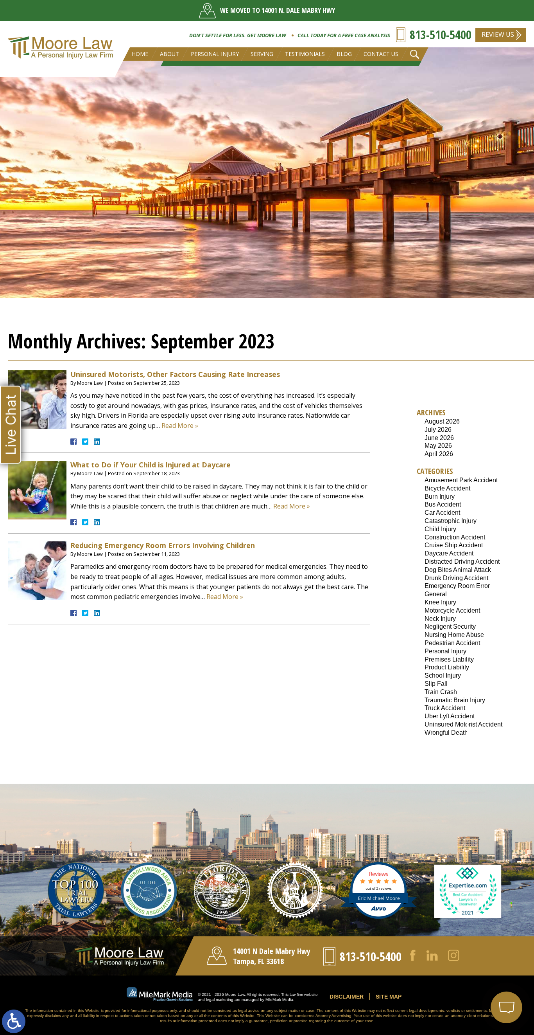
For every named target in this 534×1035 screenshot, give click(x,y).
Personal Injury (445, 651)
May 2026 (438, 445)
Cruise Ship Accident (454, 545)
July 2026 (438, 429)
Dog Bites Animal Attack (458, 569)
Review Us (498, 34)
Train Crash (441, 692)
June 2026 (439, 438)
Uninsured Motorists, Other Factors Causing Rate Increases (175, 374)
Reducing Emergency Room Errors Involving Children (162, 545)
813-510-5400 (440, 34)
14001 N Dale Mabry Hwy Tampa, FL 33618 (271, 956)
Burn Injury (440, 496)
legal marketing (219, 999)
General (436, 594)
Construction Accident (455, 537)
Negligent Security (450, 626)
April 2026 (439, 454)
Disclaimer (347, 997)
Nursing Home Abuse (454, 634)
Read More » (179, 425)
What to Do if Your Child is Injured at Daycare (150, 464)
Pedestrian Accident (452, 643)
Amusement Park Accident (461, 480)
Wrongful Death (446, 732)
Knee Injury (440, 602)
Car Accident (442, 512)
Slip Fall (436, 683)
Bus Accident (443, 504)
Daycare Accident (449, 553)
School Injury (443, 675)
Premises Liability (449, 659)
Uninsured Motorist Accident (463, 724)
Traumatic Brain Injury (455, 700)
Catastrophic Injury (451, 521)
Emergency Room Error (457, 585)
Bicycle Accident (447, 488)
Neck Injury (440, 618)
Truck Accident (445, 708)
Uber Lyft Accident (450, 716)
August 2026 (442, 421)
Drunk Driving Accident (456, 578)
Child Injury (440, 529)
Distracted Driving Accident (462, 561)
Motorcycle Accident (452, 610)
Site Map (388, 997)
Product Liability (447, 667)
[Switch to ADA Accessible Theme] (13, 1021)
